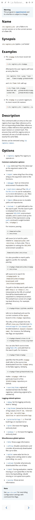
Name (6, 21)
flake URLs (14, 348)
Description (11, 115)
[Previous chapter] (6, 507)
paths (8, 220)
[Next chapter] (28, 507)
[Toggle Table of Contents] (2, 2)
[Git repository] (29, 2)
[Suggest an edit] (32, 2)
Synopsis (8, 39)
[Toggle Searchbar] (8, 2)
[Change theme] (5, 2)
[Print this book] (26, 2)
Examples (9, 51)
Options (8, 150)
